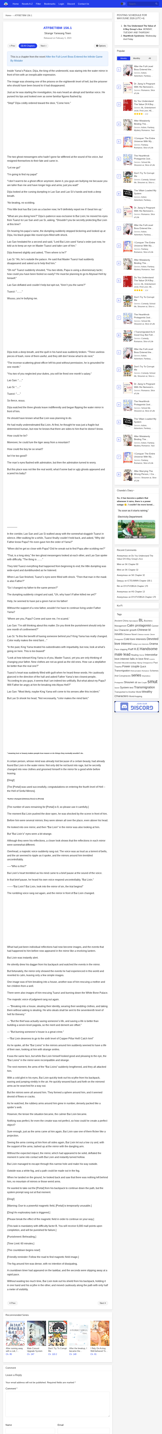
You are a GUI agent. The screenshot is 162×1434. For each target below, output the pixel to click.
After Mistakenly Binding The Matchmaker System (144, 123)
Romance (145, 90)
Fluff (130, 649)
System (124, 687)
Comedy (144, 180)
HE (150, 111)
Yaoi (153, 130)
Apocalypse (133, 621)
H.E (136, 649)
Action (143, 73)
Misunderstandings (129, 663)
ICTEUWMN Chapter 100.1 (139, 581)
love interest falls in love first (132, 658)
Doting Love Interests (140, 644)
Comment (11, 1388)
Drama (153, 643)
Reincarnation (136, 671)
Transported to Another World (128, 692)
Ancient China (121, 620)
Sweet (117, 688)
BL (142, 108)
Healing (135, 655)
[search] (156, 4)
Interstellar (151, 654)
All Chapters (29, 46)
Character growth (128, 630)
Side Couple (142, 682)
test (131, 687)
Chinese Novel (130, 634)
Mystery (137, 130)
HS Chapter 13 (138, 591)
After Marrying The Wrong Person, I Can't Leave (145, 474)
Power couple (130, 666)
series (136, 675)
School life (145, 162)
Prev (12, 46)
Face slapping (121, 649)
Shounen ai (139, 165)
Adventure (138, 76)
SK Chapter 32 (131, 570)
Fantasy (147, 76)
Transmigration (144, 687)
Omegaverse (148, 663)
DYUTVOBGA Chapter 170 (135, 586)
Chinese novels (143, 634)
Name (9, 1425)
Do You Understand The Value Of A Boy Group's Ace (144, 104)
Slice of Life (148, 148)
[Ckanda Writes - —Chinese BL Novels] (6, 4)
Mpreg (139, 663)
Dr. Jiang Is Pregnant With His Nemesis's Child (144, 86)
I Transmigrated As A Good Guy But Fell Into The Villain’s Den (144, 335)
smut (152, 681)
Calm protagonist (139, 625)
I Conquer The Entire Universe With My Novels (144, 141)
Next (43, 46)
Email (60, 1425)
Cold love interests (135, 639)
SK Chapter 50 (131, 564)
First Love (144, 111)
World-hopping (135, 696)
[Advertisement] (57, 130)
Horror (141, 655)
